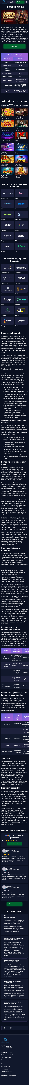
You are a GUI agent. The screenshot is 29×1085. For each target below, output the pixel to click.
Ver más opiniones (14, 904)
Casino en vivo (11, 105)
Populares (3, 105)
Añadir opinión (14, 844)
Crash (17, 105)
